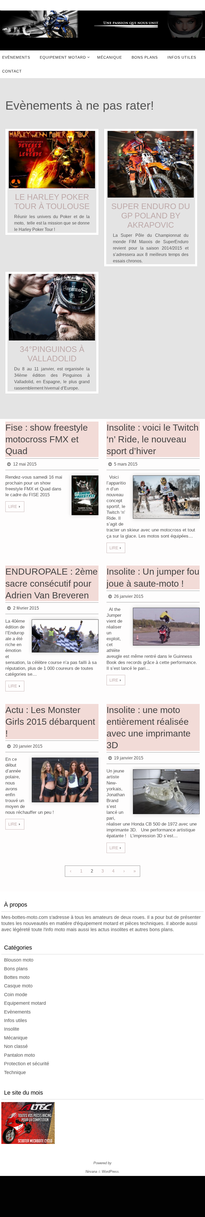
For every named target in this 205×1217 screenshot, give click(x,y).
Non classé (16, 1046)
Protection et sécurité (26, 1063)
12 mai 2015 (25, 464)
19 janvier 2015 (128, 758)
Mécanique (15, 1037)
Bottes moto (17, 977)
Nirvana (91, 1172)
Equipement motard (25, 1003)
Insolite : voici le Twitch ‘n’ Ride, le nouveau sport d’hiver (153, 439)
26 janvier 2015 (128, 596)
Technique (15, 1072)
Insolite (11, 1029)
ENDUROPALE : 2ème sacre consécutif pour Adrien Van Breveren (51, 583)
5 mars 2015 (125, 464)
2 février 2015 (26, 608)
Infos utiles (15, 1020)
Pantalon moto (19, 1055)
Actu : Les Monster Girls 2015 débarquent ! (50, 721)
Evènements (17, 1012)
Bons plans (16, 968)
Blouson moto (18, 960)
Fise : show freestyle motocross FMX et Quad (46, 439)
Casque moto (18, 985)
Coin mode (15, 994)
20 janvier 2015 (27, 746)
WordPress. (111, 1172)
